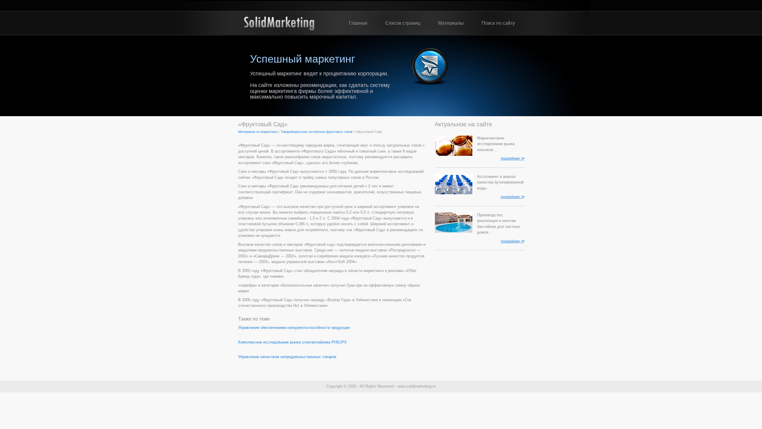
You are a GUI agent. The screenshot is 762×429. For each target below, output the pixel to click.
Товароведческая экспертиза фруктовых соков (316, 131)
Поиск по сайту (498, 23)
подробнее (512, 158)
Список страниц (402, 23)
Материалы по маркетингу (258, 131)
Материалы (451, 23)
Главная (358, 23)
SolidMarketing (279, 23)
